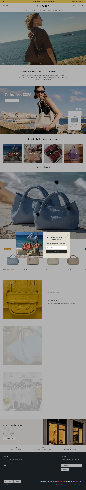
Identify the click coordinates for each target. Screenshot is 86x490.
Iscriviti (56, 251)
